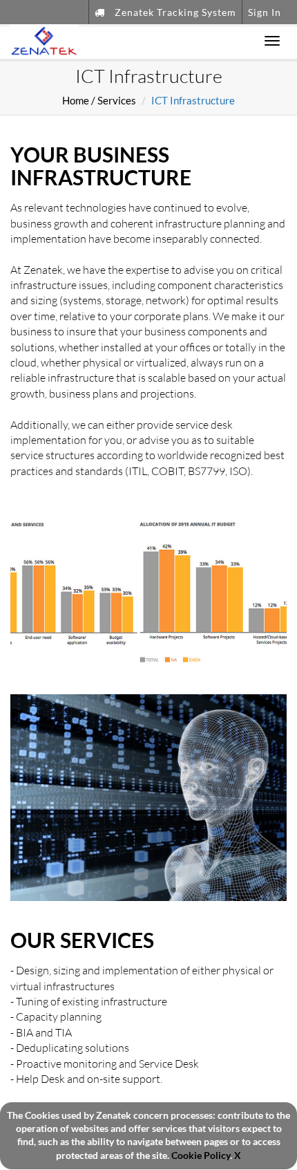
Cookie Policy (200, 1155)
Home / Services (99, 100)
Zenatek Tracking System (174, 12)
